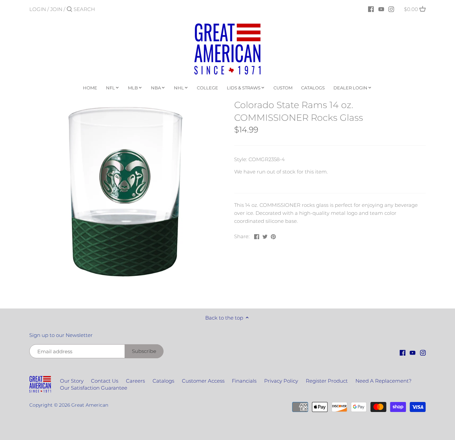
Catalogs (163, 381)
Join (56, 9)
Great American (89, 405)
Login (37, 9)
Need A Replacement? (383, 381)
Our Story (72, 381)
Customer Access (203, 381)
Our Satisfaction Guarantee (93, 388)
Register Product (327, 381)
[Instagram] (391, 9)
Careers (135, 381)
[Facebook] (371, 9)
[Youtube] (381, 9)
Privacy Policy (281, 381)
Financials (244, 381)
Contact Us (104, 381)
